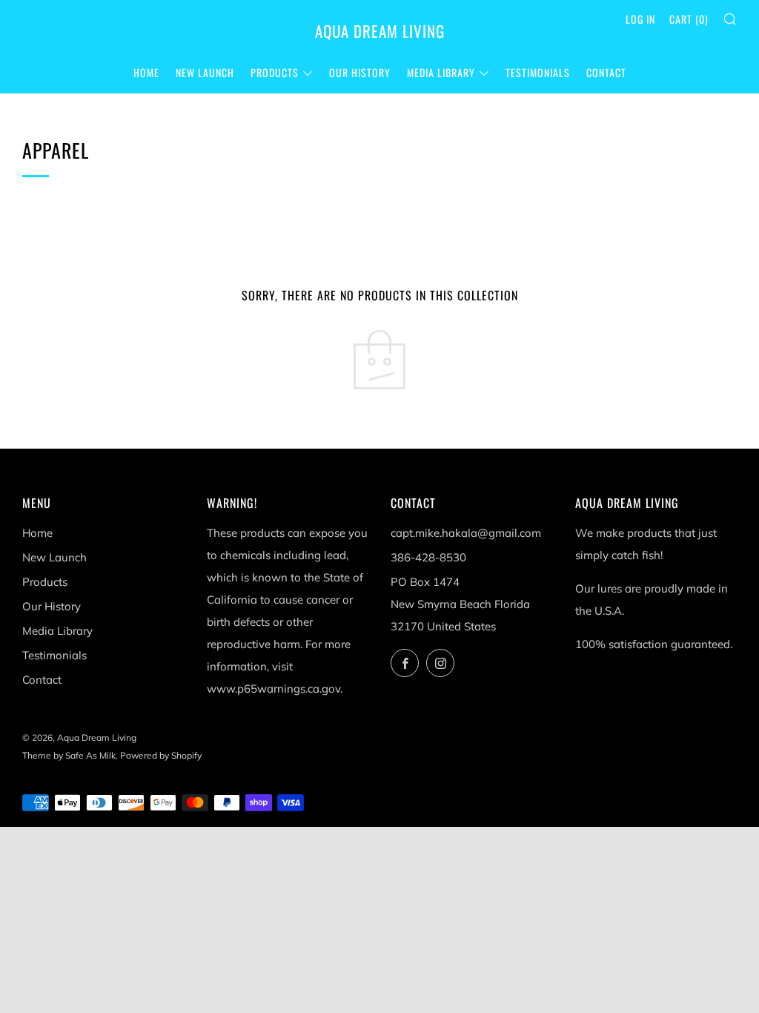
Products (275, 72)
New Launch (205, 72)
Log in (640, 19)
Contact (606, 72)
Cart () (689, 19)
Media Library (441, 72)
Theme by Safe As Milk (69, 755)
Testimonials (538, 72)
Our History (360, 72)
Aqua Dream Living (380, 31)
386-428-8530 (428, 557)
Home (146, 72)
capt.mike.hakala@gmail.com (466, 533)
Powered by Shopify (161, 755)
